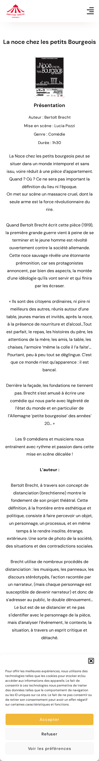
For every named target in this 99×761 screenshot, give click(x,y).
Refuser (49, 734)
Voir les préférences (49, 748)
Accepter (49, 719)
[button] (91, 660)
